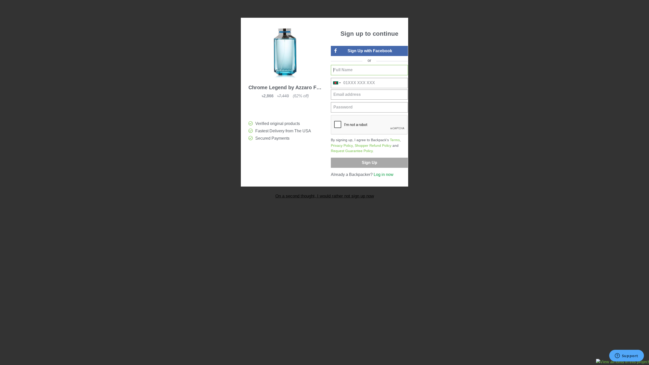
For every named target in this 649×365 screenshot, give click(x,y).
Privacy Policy (342, 145)
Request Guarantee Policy (352, 151)
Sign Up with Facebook (370, 51)
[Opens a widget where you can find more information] (626, 356)
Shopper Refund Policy (373, 145)
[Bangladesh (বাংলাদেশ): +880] (336, 83)
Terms (395, 140)
